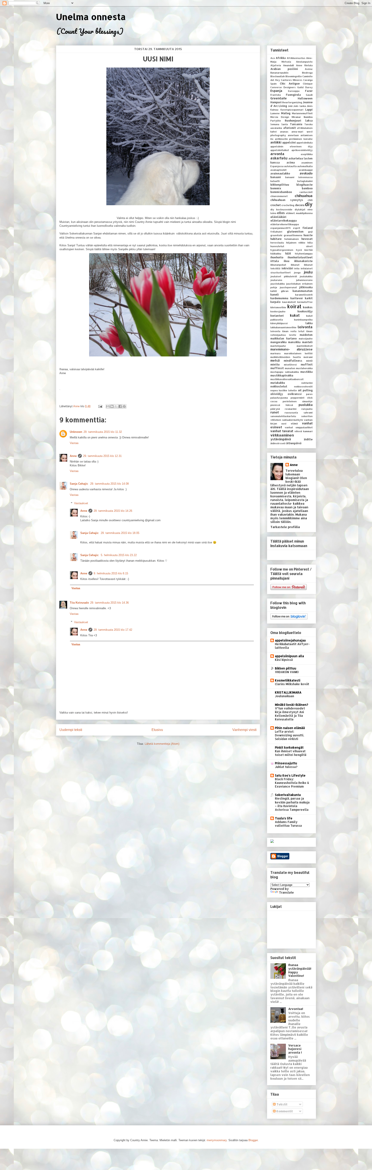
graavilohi (276, 235)
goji (310, 231)
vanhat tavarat (281, 431)
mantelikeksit (305, 345)
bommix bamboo (291, 188)
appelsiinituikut (279, 150)
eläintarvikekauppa (283, 220)
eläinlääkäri (278, 217)
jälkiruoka (306, 287)
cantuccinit (306, 192)
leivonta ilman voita (283, 331)
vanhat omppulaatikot (299, 427)
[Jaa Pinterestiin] (124, 406)
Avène (309, 69)
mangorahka (278, 342)
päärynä (275, 408)
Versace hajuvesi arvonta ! (295, 1049)
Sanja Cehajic (79, 483)
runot (274, 412)
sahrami (308, 412)
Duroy (309, 87)
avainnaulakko (280, 173)
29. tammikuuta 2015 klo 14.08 (109, 483)
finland (307, 228)
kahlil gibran (279, 291)
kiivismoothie (278, 307)
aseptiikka (307, 154)
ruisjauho (307, 408)
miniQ (309, 360)
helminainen (291, 238)
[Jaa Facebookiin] (120, 406)
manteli (307, 342)
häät (288, 253)
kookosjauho (277, 311)
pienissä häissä (281, 405)
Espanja (276, 90)
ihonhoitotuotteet (300, 257)
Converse (276, 87)
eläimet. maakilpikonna (299, 213)
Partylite (275, 120)
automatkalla (305, 166)
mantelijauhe (278, 345)
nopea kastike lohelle (283, 390)
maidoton (306, 334)
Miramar (296, 117)
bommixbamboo (281, 192)
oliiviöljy (276, 394)
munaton (290, 368)
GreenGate (278, 98)
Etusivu (157, 730)
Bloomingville (293, 76)
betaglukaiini (305, 181)
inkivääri (287, 268)
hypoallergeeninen (281, 249)
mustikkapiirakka (281, 375)
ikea (286, 261)
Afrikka (281, 58)
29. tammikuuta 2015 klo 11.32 (103, 431)
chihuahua (304, 195)
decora (299, 205)
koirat (294, 306)
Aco (272, 58)
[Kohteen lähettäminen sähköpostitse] (108, 406)
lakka (309, 323)
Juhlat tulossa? (286, 767)
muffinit (307, 364)
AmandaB (288, 65)
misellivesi (290, 364)
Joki (290, 106)
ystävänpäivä (280, 439)
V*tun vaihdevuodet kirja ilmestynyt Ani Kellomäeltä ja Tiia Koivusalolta (290, 713)
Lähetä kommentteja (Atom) (162, 743)
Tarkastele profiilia (285, 527)
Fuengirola (293, 94)
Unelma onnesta (91, 16)
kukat (295, 315)
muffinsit (277, 368)
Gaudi (309, 94)
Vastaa (74, 443)
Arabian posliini (284, 69)
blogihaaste (304, 184)
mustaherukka (304, 368)
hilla (310, 242)
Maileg (285, 113)
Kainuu (274, 109)
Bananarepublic (279, 72)
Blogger (253, 1140)
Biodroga (307, 72)
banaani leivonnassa (299, 177)
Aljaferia (275, 65)
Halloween (305, 98)
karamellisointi (304, 294)
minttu (275, 364)
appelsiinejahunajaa (290, 640)
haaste (308, 235)
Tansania (296, 124)
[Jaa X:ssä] (116, 406)
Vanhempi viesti (244, 730)
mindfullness (293, 360)
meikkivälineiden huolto (285, 357)
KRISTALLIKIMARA (288, 692)
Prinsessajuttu (286, 763)
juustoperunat (288, 287)
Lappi (309, 109)
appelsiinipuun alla (289, 656)
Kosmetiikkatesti (287, 680)
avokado (306, 173)
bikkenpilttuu (279, 184)
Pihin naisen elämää (290, 728)
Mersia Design (279, 117)
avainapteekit (278, 169)
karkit (309, 298)
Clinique (308, 83)
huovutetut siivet (291, 246)
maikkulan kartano (283, 338)
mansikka (294, 342)
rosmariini (290, 408)
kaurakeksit (289, 302)
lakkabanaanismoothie (283, 327)
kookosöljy (305, 311)
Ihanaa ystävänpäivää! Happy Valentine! (299, 970)
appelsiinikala (304, 142)
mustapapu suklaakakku (284, 371)
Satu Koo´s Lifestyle (290, 775)
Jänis (310, 106)
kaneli (274, 294)
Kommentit (284, 1111)
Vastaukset (81, 503)
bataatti (275, 181)
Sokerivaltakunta (288, 795)
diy (309, 204)
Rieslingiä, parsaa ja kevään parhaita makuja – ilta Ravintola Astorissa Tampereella (292, 804)
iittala (274, 261)
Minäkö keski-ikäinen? (291, 704)
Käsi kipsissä (284, 659)
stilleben (275, 419)
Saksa (309, 120)
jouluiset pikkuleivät (283, 276)
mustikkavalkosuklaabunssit (287, 379)
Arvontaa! (295, 1009)
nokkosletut (278, 386)
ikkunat (295, 264)
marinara (275, 353)
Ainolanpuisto (304, 61)
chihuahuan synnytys (286, 200)
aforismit (289, 127)
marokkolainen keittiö (298, 353)
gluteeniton (295, 231)
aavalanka (276, 127)
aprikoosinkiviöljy (302, 150)
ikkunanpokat (278, 264)
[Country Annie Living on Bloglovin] (289, 618)
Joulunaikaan (284, 696)
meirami (308, 357)
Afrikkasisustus (296, 58)
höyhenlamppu (304, 253)
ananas (284, 131)
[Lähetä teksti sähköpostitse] (100, 406)
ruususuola (291, 412)
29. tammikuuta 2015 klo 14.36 (109, 602)
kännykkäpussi (279, 323)
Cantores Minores (291, 80)
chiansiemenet (279, 196)
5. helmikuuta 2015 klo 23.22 (119, 555)
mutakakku (277, 382)
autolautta (290, 166)
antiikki (275, 142)
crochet (275, 205)
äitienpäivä (293, 443)
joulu (308, 272)
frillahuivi (276, 231)
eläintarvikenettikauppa (284, 224)
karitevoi (296, 298)
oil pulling (305, 390)
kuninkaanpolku (303, 319)
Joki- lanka (299, 106)
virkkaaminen (282, 435)
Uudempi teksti (70, 730)
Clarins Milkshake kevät (292, 684)
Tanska (308, 124)
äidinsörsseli (277, 443)
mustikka (306, 371)
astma (291, 162)
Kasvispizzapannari (292, 109)
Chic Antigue (290, 83)
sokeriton (307, 416)
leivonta (305, 327)
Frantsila (275, 94)
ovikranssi (295, 394)
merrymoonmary (217, 1140)
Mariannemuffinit (302, 113)
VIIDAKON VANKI (287, 672)
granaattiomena (293, 235)
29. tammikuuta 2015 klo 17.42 (113, 629)
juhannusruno (304, 280)
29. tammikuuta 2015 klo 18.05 (120, 533)
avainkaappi (306, 169)
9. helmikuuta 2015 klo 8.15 (111, 573)
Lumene (275, 113)
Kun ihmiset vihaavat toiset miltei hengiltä (290, 753)
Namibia (308, 117)
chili (310, 200)
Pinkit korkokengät (289, 747)
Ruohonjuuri (293, 120)
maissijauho (306, 338)
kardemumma (279, 298)
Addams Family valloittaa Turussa (288, 823)
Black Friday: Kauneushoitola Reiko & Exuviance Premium (292, 782)
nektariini (307, 382)
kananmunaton (303, 291)
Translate (286, 892)
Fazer (309, 90)
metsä (275, 360)
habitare (276, 238)
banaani (275, 177)
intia (296, 268)
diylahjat (300, 209)
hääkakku (275, 253)
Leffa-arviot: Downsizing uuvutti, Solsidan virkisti (289, 735)
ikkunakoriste (303, 261)
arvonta (277, 153)
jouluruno (276, 280)
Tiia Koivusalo (79, 602)
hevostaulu (277, 242)
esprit (296, 228)
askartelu (278, 158)
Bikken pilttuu (285, 668)
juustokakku (277, 283)
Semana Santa (279, 124)
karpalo (275, 302)
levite (292, 334)
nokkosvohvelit (303, 386)
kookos (308, 307)
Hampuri (276, 102)
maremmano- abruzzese (291, 349)
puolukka (306, 405)
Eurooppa (293, 90)
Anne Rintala (304, 65)
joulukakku (306, 276)
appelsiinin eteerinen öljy (291, 146)
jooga (297, 272)
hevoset (307, 238)
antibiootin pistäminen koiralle (294, 138)
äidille (308, 439)
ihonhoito (276, 257)
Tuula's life (283, 818)
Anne (73, 456)
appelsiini (289, 142)
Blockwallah (277, 76)
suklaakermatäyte (292, 419)
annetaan (293, 135)
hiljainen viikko (295, 242)
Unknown (76, 431)
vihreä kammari (303, 431)
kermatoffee (305, 302)
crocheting (287, 205)
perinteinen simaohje (298, 401)
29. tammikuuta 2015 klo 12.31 (102, 456)
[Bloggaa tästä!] (112, 406)
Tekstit (281, 1104)
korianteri (277, 315)
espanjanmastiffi (280, 228)
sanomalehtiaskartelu (283, 416)
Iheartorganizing (292, 102)
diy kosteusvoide (281, 209)
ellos (281, 213)
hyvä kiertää (304, 249)
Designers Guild (294, 87)
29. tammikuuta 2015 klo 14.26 (113, 510)
